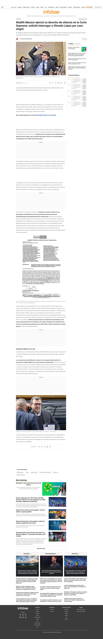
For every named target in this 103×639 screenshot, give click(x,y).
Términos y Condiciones (81, 609)
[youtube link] (20, 617)
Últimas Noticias (63, 7)
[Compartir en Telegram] (61, 83)
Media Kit (66, 619)
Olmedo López (34, 472)
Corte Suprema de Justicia (45, 472)
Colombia (33, 7)
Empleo (52, 611)
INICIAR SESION (98, 7)
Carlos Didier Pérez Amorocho (70, 16)
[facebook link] (20, 615)
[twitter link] (23, 615)
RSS (37, 626)
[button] (2, 7)
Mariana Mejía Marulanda (26, 38)
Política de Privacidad (81, 611)
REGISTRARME (89, 7)
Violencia (83, 7)
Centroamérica (51, 7)
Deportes (70, 7)
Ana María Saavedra (54, 16)
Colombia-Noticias (21, 474)
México (42, 7)
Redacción (52, 609)
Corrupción (55, 472)
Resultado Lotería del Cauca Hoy (37, 16)
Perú (46, 7)
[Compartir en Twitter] (55, 83)
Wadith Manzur (20, 472)
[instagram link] (26, 615)
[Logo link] (51, 12)
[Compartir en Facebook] (53, 83)
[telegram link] (23, 617)
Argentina (19, 7)
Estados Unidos (26, 7)
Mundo (57, 7)
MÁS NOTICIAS (41, 548)
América (37, 609)
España (37, 7)
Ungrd (27, 472)
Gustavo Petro (46, 16)
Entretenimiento (76, 7)
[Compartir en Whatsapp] (50, 83)
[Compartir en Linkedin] (58, 83)
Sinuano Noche (61, 16)
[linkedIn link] (26, 617)
